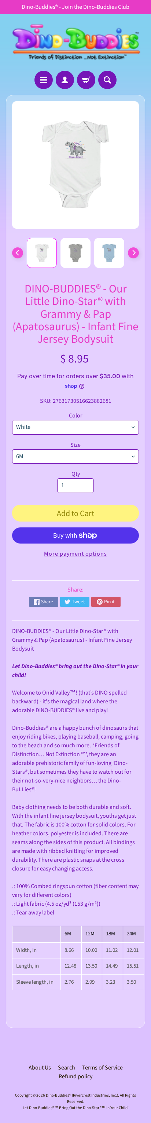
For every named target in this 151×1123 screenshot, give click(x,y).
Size (75, 445)
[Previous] (17, 252)
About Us (40, 1068)
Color (75, 416)
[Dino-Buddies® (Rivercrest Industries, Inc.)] (75, 42)
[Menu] (43, 80)
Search (66, 1068)
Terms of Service (102, 1068)
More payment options (75, 554)
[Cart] (86, 80)
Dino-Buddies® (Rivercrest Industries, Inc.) (82, 1095)
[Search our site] (107, 80)
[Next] (133, 252)
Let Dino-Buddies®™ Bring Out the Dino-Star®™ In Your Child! (76, 1108)
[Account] (65, 80)
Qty (75, 474)
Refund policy (75, 1076)
